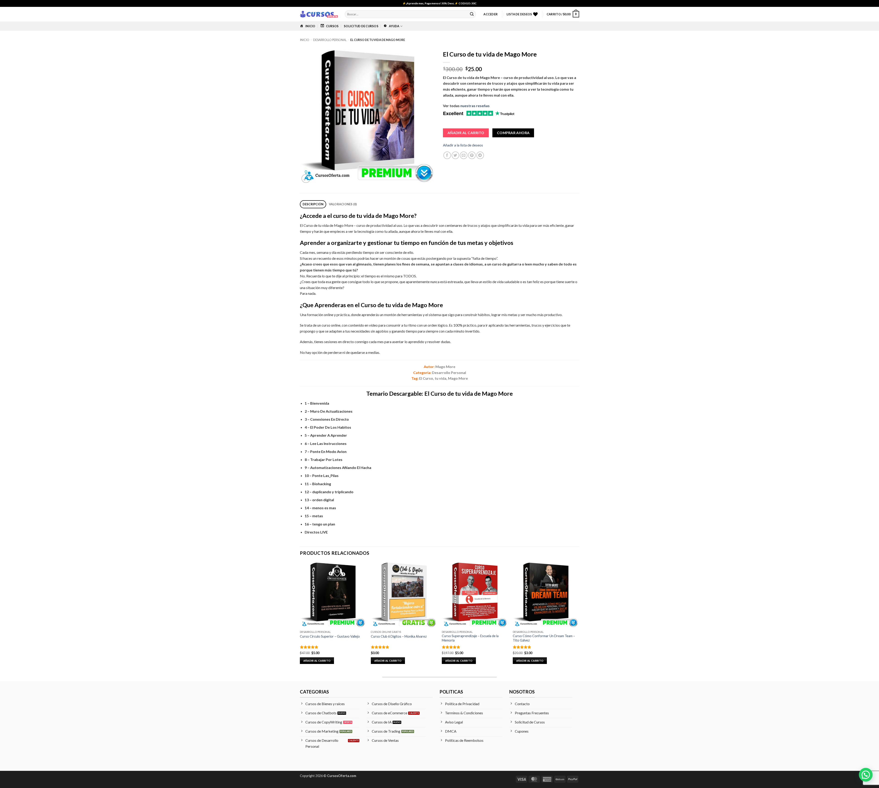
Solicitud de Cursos (361, 26)
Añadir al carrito (466, 133)
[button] (490, 14)
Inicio (304, 40)
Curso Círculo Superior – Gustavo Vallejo (330, 636)
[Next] (578, 617)
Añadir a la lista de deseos (463, 145)
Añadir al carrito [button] (317, 660)
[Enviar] (472, 14)
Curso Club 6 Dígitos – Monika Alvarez (399, 636)
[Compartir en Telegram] (480, 155)
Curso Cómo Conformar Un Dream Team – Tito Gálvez (544, 638)
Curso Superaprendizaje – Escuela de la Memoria (470, 638)
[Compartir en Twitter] (455, 155)
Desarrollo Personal (330, 40)
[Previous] (300, 617)
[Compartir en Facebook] (447, 155)
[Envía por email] (463, 155)
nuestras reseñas (475, 105)
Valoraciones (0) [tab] (343, 204)
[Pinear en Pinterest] (472, 155)
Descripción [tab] (313, 204)
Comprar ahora (513, 133)
